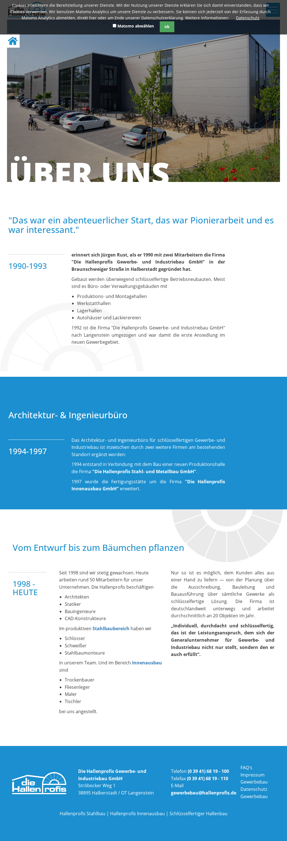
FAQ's (246, 767)
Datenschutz (248, 17)
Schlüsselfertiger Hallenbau (199, 813)
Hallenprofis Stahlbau (82, 813)
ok (167, 26)
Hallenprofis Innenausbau (137, 813)
